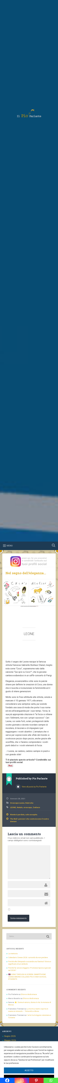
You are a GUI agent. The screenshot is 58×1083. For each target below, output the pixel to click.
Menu (10, 545)
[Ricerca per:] (29, 936)
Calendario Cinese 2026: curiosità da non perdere (28, 957)
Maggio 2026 (10, 1040)
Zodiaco (36, 807)
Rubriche (29, 803)
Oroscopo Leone (17, 803)
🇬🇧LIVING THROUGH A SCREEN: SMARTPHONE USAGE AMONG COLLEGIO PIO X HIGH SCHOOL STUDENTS (27, 976)
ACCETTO (29, 1070)
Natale (20, 807)
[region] (29, 1062)
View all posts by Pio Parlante (34, 787)
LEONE (13, 807)
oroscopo (27, 807)
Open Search (53, 546)
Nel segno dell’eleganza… (26, 573)
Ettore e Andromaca (29, 994)
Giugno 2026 (10, 1036)
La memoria (13, 953)
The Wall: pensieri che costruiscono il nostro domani (29, 820)
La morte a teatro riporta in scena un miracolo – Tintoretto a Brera (28, 1010)
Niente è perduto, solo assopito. (24, 814)
